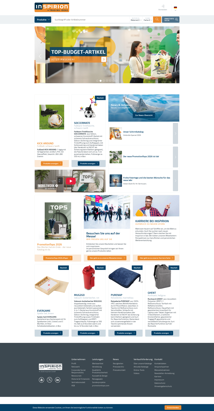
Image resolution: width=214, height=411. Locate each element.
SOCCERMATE (82, 122)
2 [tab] (101, 81)
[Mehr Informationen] (92, 59)
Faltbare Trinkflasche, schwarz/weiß (84, 126)
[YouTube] (41, 379)
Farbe (147, 18)
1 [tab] (97, 81)
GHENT (152, 292)
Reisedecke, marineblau (122, 298)
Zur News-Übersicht (144, 115)
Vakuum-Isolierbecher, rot (86, 298)
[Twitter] (49, 379)
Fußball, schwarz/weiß (48, 146)
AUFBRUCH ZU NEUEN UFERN (150, 224)
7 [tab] (117, 81)
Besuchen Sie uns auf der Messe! (103, 234)
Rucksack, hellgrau (157, 295)
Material (136, 18)
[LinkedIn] (57, 379)
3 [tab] (104, 81)
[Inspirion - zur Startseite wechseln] (52, 11)
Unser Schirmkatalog (133, 132)
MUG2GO (79, 294)
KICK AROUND (45, 143)
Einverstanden (173, 407)
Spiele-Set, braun (45, 313)
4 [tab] (107, 81)
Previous (39, 55)
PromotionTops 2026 (49, 244)
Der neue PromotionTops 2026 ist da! (141, 156)
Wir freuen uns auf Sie (99, 239)
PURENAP (116, 294)
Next (175, 55)
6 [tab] (113, 81)
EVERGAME (43, 310)
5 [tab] (110, 81)
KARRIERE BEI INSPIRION (152, 221)
